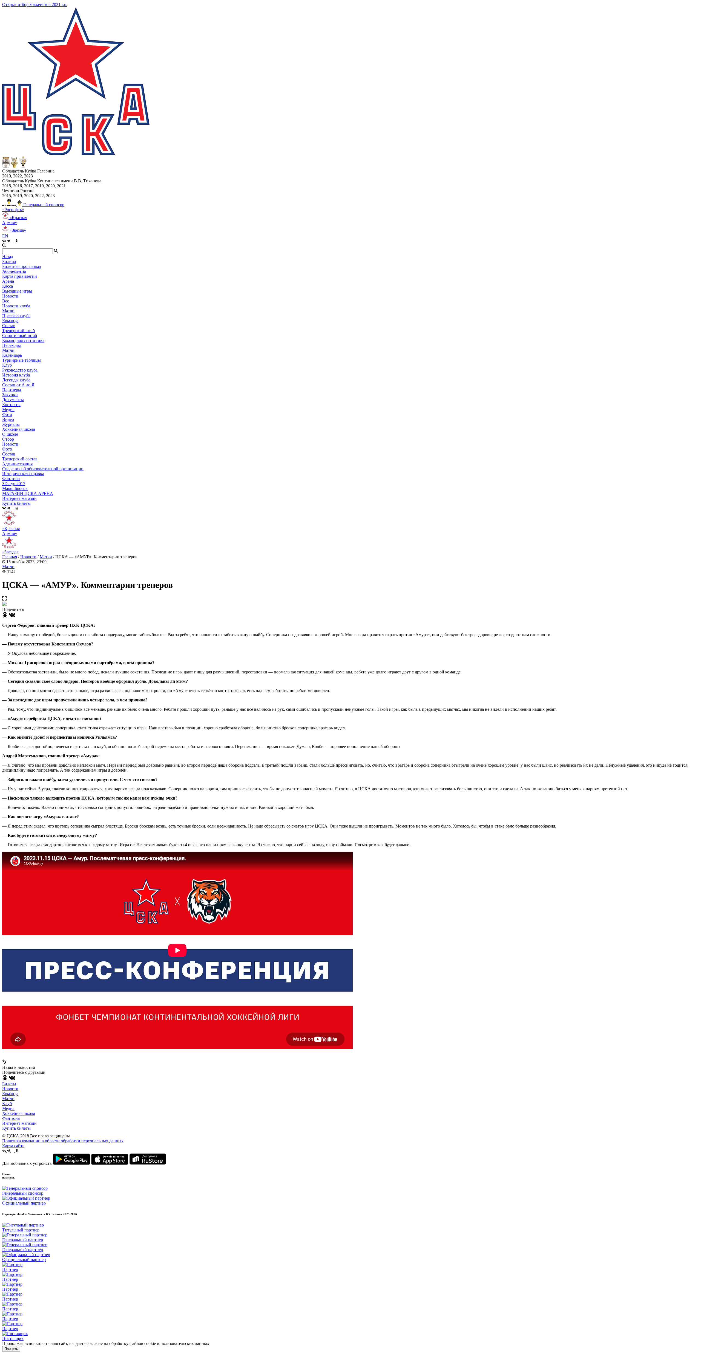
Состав (8, 325)
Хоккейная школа (18, 1113)
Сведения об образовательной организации (43, 468)
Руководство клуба (20, 370)
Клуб (7, 1103)
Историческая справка (23, 473)
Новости (10, 444)
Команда (10, 1093)
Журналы (11, 424)
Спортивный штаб (19, 335)
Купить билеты (16, 1128)
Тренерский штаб (18, 330)
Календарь (12, 355)
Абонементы (14, 271)
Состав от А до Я (18, 385)
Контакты (11, 404)
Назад (7, 256)
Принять (11, 1349)
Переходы (11, 345)
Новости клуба (16, 306)
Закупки (10, 394)
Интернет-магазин (19, 1123)
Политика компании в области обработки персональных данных (62, 1140)
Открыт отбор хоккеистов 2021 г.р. (34, 4)
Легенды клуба (16, 380)
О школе (10, 434)
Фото (7, 414)
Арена (8, 281)
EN (5, 236)
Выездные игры (17, 291)
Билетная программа (21, 266)
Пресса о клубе (16, 315)
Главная (9, 556)
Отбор (8, 439)
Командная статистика (23, 340)
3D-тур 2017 (13, 483)
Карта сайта (13, 1145)
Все (5, 301)
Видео (8, 419)
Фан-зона (11, 1118)
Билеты (9, 1083)
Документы (13, 399)
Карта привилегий (19, 276)
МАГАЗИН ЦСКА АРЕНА (27, 493)
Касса (7, 286)
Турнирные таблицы (21, 360)
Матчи (8, 310)
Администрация (17, 463)
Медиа (8, 1108)
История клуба (16, 375)
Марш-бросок (15, 488)
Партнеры (11, 389)
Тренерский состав (20, 459)
